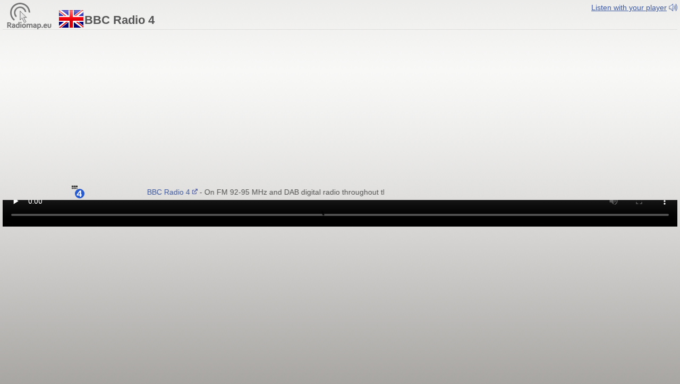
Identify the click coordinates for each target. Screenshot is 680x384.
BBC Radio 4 (166, 192)
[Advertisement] (340, 110)
